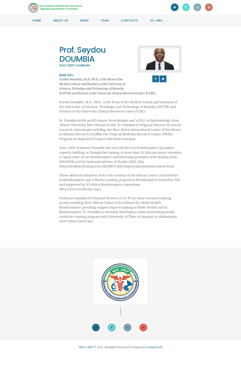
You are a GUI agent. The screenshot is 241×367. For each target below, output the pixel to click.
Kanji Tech (155, 347)
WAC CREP (86, 347)
